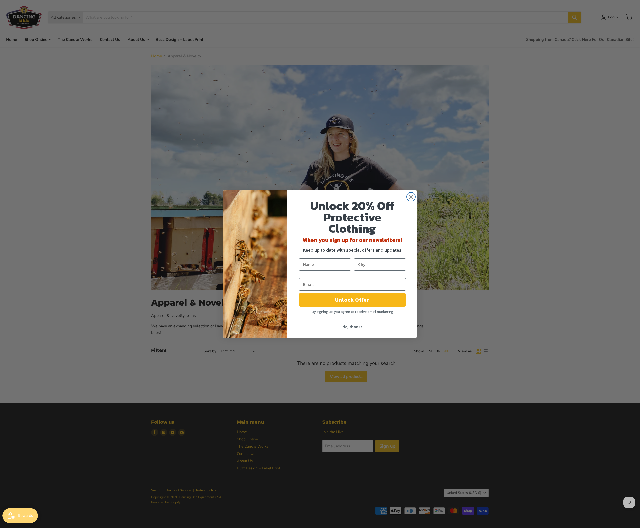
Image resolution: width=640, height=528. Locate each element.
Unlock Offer (352, 300)
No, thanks (352, 327)
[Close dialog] (411, 196)
